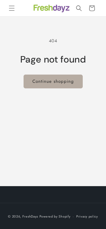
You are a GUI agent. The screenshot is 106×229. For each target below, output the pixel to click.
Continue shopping (53, 81)
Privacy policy (87, 216)
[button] (11, 8)
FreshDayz (30, 216)
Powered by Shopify (55, 216)
